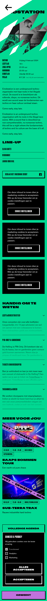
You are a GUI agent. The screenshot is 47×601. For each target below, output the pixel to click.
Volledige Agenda (23, 529)
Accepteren (23, 580)
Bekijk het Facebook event (16, 174)
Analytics (12, 553)
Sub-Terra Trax (19, 508)
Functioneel (14, 549)
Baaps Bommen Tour (19, 462)
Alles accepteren (23, 568)
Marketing (13, 558)
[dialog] (23, 559)
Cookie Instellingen (23, 211)
